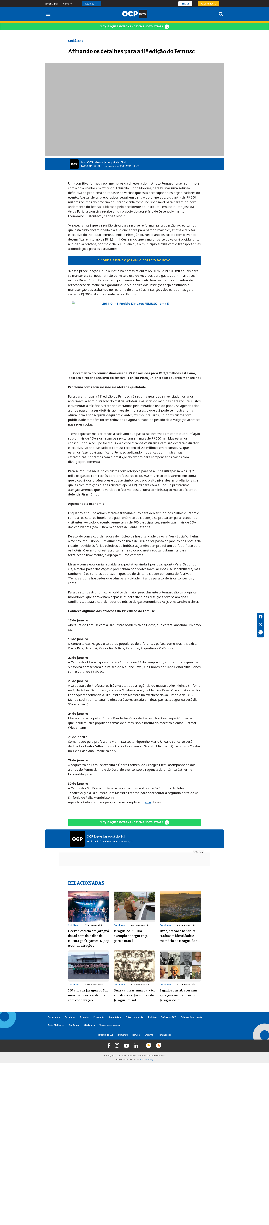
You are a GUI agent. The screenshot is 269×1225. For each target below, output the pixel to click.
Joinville (136, 1034)
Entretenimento (134, 1017)
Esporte (84, 1017)
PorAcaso (74, 1025)
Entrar (185, 3)
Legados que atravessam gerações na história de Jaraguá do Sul (178, 995)
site (148, 802)
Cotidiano (73, 925)
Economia (98, 1017)
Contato (67, 3)
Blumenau (122, 1034)
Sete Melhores (56, 1025)
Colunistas (115, 1017)
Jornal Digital (51, 3)
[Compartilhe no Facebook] (260, 617)
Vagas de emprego (109, 1025)
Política (152, 1017)
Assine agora (208, 3)
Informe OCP (168, 1017)
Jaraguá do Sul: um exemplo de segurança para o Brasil (131, 936)
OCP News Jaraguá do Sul (106, 162)
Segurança (54, 1017)
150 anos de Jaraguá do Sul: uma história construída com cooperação (88, 995)
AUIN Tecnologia (147, 1059)
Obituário (89, 1025)
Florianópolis (164, 1034)
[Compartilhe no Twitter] (260, 625)
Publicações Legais (191, 1017)
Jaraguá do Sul (105, 1034)
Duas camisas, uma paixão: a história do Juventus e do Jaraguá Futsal (134, 995)
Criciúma (148, 1034)
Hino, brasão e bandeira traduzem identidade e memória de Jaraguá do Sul (180, 936)
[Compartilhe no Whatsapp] (260, 633)
